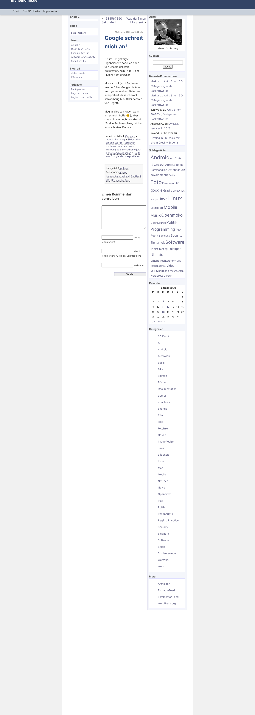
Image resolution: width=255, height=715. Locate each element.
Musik (155, 215)
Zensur (168, 275)
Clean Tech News (80, 48)
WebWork (163, 559)
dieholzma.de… (79, 73)
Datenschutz (176, 170)
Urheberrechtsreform (163, 260)
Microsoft (156, 207)
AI (159, 342)
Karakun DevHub (80, 53)
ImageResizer (166, 441)
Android (160, 157)
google (123, 172)
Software (174, 242)
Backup (171, 165)
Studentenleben (167, 553)
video (171, 265)
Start (16, 11)
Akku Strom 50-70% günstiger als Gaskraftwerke (166, 86)
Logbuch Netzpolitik (81, 97)
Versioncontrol (158, 265)
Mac (160, 467)
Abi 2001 (75, 45)
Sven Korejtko (78, 61)
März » (161, 321)
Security (176, 235)
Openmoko (172, 215)
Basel (180, 165)
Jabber (154, 199)
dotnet (162, 395)
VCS (179, 260)
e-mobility (164, 402)
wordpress (156, 275)
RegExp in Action (168, 520)
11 (163, 306)
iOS (183, 190)
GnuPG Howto (31, 11)
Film (160, 415)
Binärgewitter (78, 89)
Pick (160, 500)
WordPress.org (167, 603)
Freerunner (168, 183)
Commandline (158, 169)
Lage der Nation (79, 93)
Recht (154, 235)
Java (163, 199)
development (159, 175)
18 (163, 311)
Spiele (161, 546)
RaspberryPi (165, 513)
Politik (171, 222)
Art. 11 (174, 158)
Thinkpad (174, 249)
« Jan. (153, 321)
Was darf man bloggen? (136, 20)
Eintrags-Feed (166, 590)
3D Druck (164, 336)
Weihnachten (177, 270)
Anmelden (164, 583)
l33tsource (77, 77)
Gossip (162, 435)
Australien (164, 356)
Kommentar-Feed (121, 180)
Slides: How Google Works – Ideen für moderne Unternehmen (123, 143)
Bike (160, 369)
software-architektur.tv (83, 57)
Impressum (50, 11)
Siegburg (163, 533)
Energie (162, 408)
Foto (156, 182)
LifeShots (163, 454)
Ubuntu (156, 254)
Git (177, 183)
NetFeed (123, 168)
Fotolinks (163, 428)
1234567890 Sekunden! (112, 20)
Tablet (154, 248)
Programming (162, 229)
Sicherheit (157, 242)
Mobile (170, 207)
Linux (175, 198)
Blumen (162, 375)
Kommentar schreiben (117, 176)
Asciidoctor (160, 165)
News (161, 487)
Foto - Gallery (78, 32)
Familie (172, 175)
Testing (163, 248)
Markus (154, 81)
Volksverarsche (159, 270)
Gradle (167, 190)
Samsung (164, 235)
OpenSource (158, 222)
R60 (178, 229)
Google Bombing (115, 139)
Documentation (167, 388)
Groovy (177, 190)
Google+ (130, 136)
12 (168, 306)
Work (161, 566)
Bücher (162, 382)
